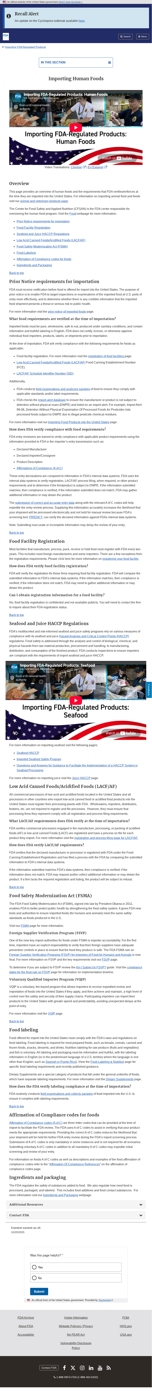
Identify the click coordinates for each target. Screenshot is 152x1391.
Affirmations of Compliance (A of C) (40, 468)
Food (72, 213)
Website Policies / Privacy (76, 1326)
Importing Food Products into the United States (78, 422)
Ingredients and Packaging (34, 265)
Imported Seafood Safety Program (39, 759)
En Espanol (95, 167)
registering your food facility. (120, 558)
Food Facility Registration (33, 227)
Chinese (76, 167)
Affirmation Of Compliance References (74, 1164)
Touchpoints (104, 1300)
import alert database (52, 400)
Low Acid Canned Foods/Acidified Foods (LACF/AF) (51, 240)
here (82, 20)
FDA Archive (26, 1317)
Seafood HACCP (28, 752)
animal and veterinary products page (44, 201)
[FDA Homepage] (6, 36)
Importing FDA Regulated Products (25, 46)
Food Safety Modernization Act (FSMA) (42, 246)
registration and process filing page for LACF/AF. (106, 838)
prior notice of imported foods (67, 311)
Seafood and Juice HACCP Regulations (43, 234)
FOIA (125, 1317)
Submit (39, 1291)
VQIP (51, 1013)
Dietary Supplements (119, 1079)
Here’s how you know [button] (70, 2)
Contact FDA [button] (19, 1215)
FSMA (25, 925)
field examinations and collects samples (67, 1093)
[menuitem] (76, 1231)
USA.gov (126, 1334)
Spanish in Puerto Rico (61, 1061)
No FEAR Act (76, 1334)
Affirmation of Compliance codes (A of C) (35, 1122)
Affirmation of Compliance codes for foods (44, 259)
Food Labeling (26, 252)
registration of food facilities (106, 356)
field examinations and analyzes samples (63, 389)
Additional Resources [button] (26, 1204)
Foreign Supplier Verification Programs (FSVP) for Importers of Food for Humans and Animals (70, 954)
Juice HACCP (81, 778)
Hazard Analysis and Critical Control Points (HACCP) (94, 636)
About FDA (26, 1326)
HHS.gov (126, 1326)
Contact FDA (48, 1367)
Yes (40, 1267)
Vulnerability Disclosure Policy (75, 1346)
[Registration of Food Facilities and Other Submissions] (124, 356)
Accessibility (26, 1334)
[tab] (76, 1204)
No (40, 1278)
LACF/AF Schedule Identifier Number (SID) (45, 373)
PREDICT (35, 517)
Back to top (16, 273)
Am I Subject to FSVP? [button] (91, 967)
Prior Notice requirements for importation (43, 221)
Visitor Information (76, 1317)
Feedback (148, 690)
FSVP (106, 959)
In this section (53, 62)
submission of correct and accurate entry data (44, 502)
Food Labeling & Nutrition (107, 1061)
